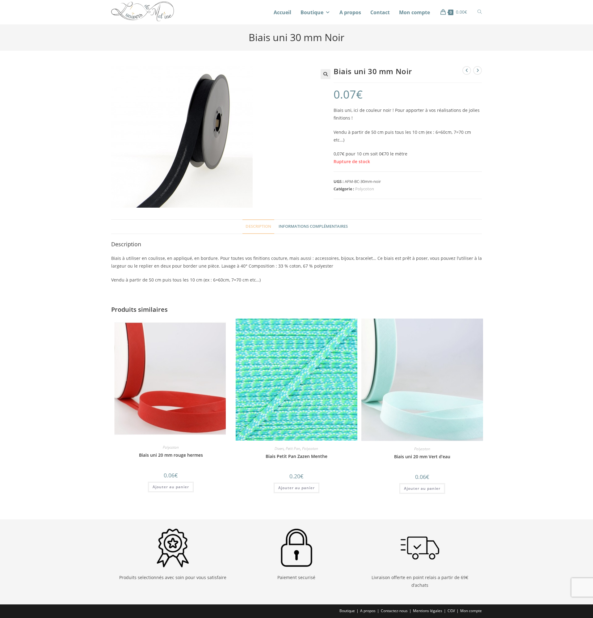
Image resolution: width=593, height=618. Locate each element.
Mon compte (414, 12)
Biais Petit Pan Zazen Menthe (296, 456)
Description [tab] (258, 226)
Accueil (282, 12)
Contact (380, 12)
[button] (325, 74)
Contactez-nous (394, 610)
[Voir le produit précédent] (466, 70)
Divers (279, 448)
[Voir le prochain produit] (477, 70)
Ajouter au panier (171, 486)
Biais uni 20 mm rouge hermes (171, 455)
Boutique (312, 12)
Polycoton (364, 189)
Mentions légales (427, 610)
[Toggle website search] (479, 12)
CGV (451, 610)
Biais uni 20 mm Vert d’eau (422, 456)
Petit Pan (293, 448)
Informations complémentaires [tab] (313, 226)
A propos (350, 12)
